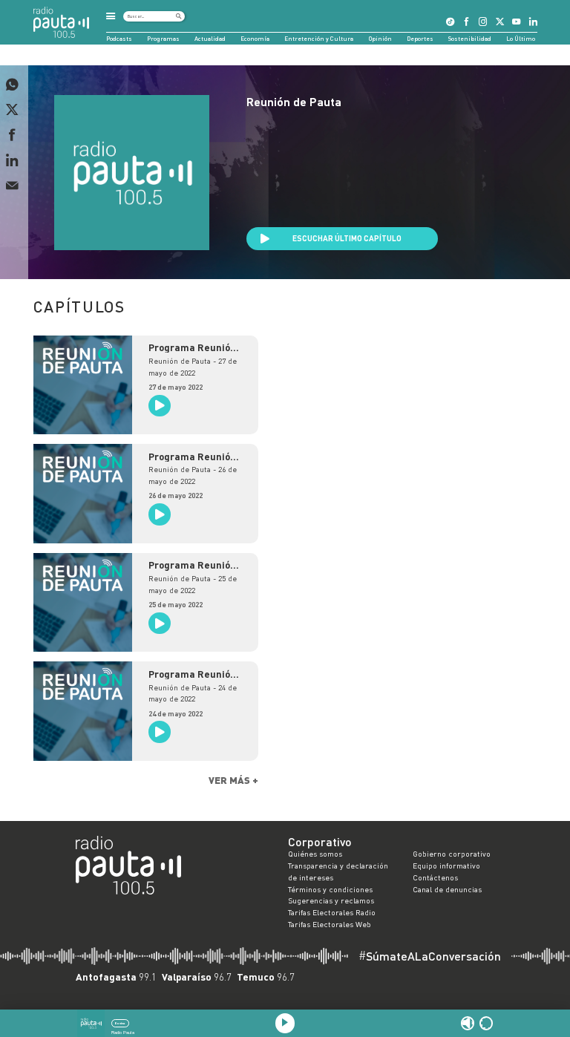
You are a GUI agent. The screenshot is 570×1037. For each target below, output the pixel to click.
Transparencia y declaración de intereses (338, 871)
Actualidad (210, 38)
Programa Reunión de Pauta (192, 348)
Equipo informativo (446, 865)
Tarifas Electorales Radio (332, 912)
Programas (163, 38)
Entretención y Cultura (318, 38)
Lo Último (520, 38)
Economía (254, 38)
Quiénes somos (315, 853)
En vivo (120, 1023)
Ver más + (233, 780)
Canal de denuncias (447, 889)
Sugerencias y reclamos (331, 900)
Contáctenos (435, 877)
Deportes (420, 38)
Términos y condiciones (330, 889)
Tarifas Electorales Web (329, 924)
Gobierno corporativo (452, 853)
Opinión (380, 38)
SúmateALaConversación (429, 956)
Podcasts (119, 38)
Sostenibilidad (469, 38)
